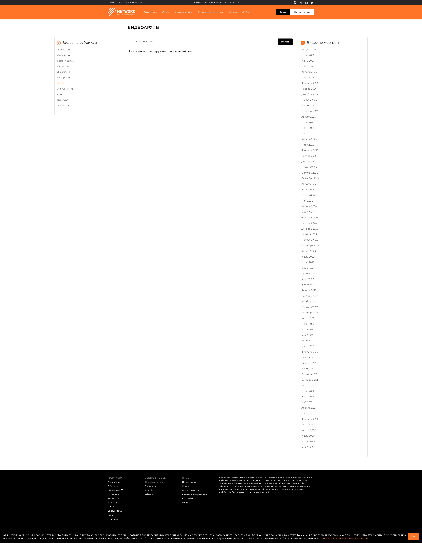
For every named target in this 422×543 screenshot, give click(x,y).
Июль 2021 (307, 391)
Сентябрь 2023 (310, 245)
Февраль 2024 (310, 217)
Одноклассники (154, 482)
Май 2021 (306, 402)
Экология (63, 105)
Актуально (63, 49)
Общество (63, 55)
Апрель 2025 (309, 139)
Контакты (233, 12)
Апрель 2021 (308, 407)
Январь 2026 (309, 88)
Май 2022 (307, 335)
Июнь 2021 (307, 396)
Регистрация (302, 12)
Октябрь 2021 (309, 374)
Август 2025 (308, 116)
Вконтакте (151, 486)
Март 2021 (307, 413)
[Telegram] (312, 2)
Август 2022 (308, 318)
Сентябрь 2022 (310, 312)
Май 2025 (307, 133)
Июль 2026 (308, 55)
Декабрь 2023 (309, 228)
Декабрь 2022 (309, 295)
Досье (61, 83)
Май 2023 (307, 267)
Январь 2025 (308, 155)
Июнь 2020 (308, 441)
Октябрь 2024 (309, 172)
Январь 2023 (308, 290)
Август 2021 (308, 385)
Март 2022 (307, 346)
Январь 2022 (308, 357)
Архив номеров (191, 490)
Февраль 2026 (310, 83)
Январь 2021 (308, 424)
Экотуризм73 (65, 88)
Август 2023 (308, 251)
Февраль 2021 (309, 419)
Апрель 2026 (309, 71)
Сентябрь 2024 (310, 178)
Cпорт (61, 94)
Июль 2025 (307, 122)
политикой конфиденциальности (346, 538)
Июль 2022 (307, 323)
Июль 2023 (307, 256)
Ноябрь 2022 (309, 301)
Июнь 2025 (307, 127)
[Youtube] (306, 2)
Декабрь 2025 (309, 94)
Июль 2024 (308, 189)
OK (413, 536)
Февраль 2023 (309, 284)
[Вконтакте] (301, 2)
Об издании (150, 12)
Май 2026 (307, 66)
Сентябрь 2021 (310, 379)
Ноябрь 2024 (309, 167)
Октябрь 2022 (309, 307)
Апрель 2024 (309, 206)
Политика (63, 66)
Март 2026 (307, 77)
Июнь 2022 (307, 329)
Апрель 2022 (309, 340)
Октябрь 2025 (309, 105)
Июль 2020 (308, 435)
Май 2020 (307, 447)
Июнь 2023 (307, 262)
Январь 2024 (309, 223)
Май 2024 (307, 200)
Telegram (150, 494)
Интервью (63, 77)
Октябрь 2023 (309, 239)
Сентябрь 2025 (310, 111)
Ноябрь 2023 (309, 234)
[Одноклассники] (295, 2)
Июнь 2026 (308, 60)
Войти (284, 12)
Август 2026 (308, 49)
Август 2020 (308, 430)
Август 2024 (308, 183)
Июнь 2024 (308, 195)
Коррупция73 (65, 60)
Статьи (186, 486)
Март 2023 (307, 279)
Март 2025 (307, 144)
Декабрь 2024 (309, 161)
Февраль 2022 (309, 351)
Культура (62, 99)
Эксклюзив (64, 71)
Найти (285, 41)
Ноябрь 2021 (308, 368)
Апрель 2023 (309, 273)
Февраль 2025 (309, 150)
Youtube (149, 490)
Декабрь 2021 (309, 363)
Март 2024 (307, 211)
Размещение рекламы (210, 12)
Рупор (248, 12)
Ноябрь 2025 (309, 99)
